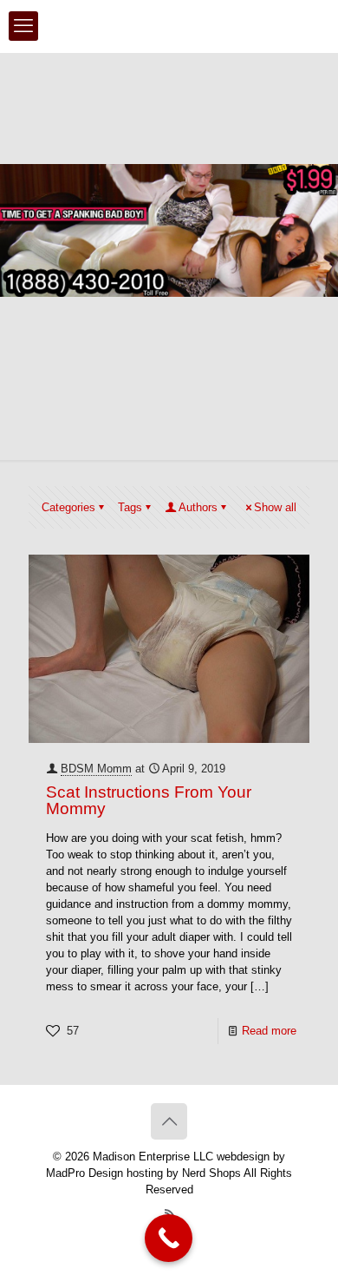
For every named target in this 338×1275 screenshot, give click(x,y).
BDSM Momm (96, 768)
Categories (68, 507)
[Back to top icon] (169, 1121)
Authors (198, 507)
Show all (275, 507)
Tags (130, 507)
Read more (269, 1030)
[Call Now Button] (168, 1238)
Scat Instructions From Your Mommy (148, 800)
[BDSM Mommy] (169, 26)
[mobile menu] (23, 26)
